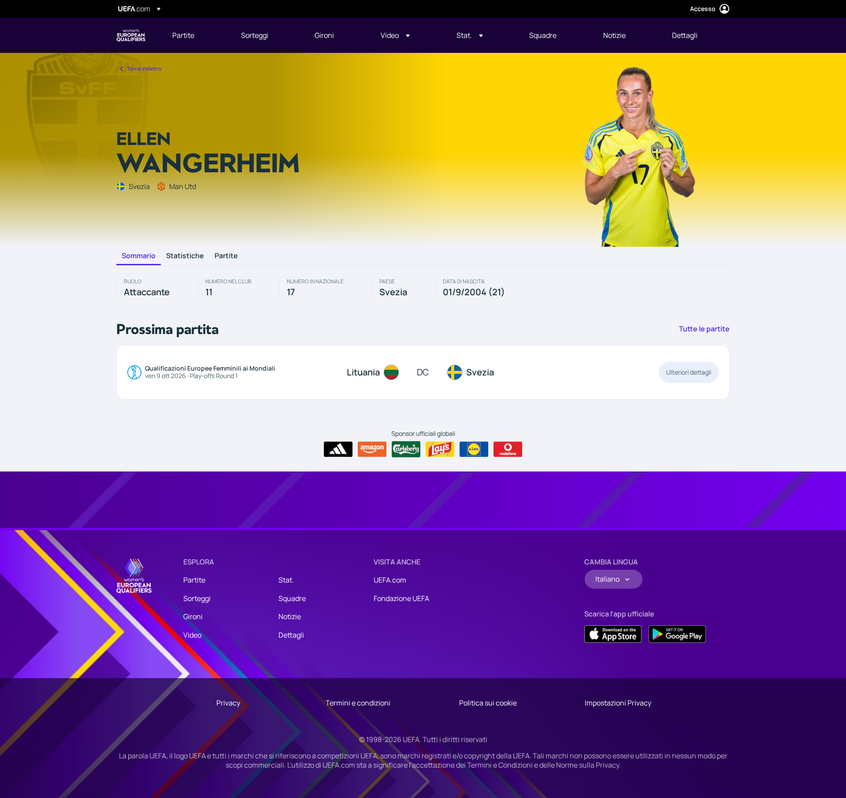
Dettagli (291, 635)
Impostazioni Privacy (618, 703)
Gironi (193, 616)
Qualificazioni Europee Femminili (130, 35)
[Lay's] (440, 449)
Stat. (286, 580)
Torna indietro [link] (144, 68)
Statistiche (185, 256)
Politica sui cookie (488, 703)
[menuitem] (196, 35)
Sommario (139, 256)
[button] (395, 35)
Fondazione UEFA (401, 598)
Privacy (228, 703)
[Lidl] (474, 449)
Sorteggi (197, 598)
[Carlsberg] (406, 449)
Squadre (292, 598)
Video (192, 635)
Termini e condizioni (358, 703)
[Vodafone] (508, 449)
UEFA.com (390, 580)
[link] (183, 35)
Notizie (289, 616)
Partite (226, 256)
